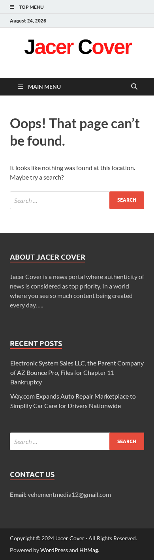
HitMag (88, 550)
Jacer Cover (70, 538)
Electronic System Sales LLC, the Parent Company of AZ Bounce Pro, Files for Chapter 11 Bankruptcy (77, 372)
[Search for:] (77, 200)
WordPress (54, 550)
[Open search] (134, 87)
